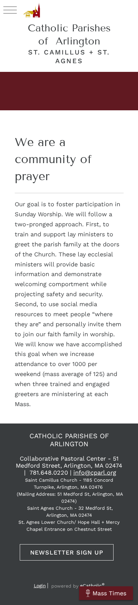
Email (43, 576)
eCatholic (92, 585)
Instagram (81, 576)
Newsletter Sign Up (66, 552)
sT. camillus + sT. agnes (69, 56)
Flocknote (94, 576)
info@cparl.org (94, 472)
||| (10, 9)
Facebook (56, 576)
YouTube (67, 576)
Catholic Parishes (69, 34)
